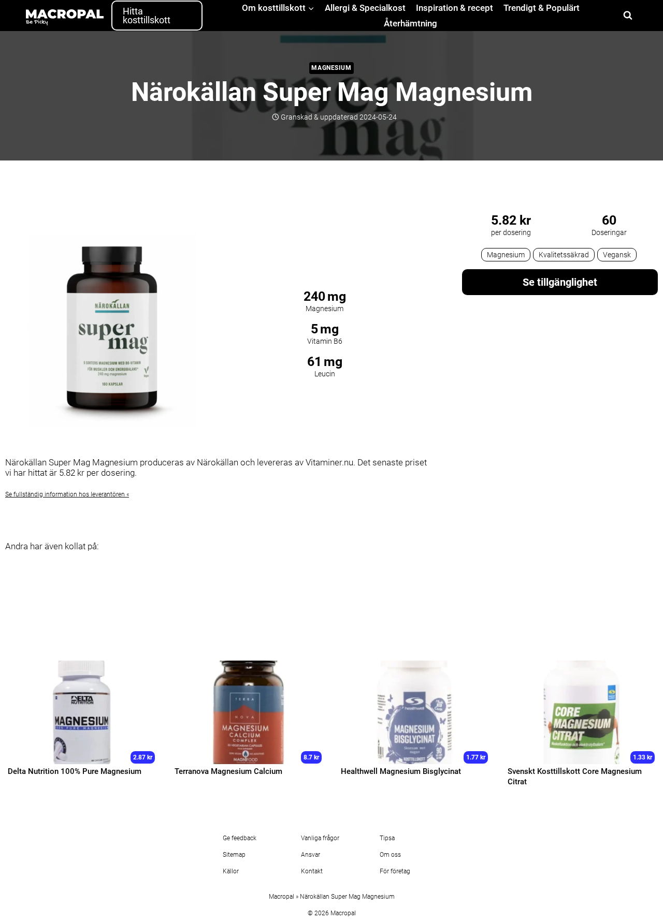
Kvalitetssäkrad (564, 255)
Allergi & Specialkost (365, 8)
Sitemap (234, 854)
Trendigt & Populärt (541, 8)
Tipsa (387, 838)
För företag (395, 871)
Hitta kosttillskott (146, 15)
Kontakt (312, 871)
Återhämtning (410, 23)
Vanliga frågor (320, 838)
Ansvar (310, 854)
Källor (231, 871)
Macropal (281, 896)
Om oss (390, 854)
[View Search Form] (627, 15)
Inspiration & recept (454, 8)
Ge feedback (239, 838)
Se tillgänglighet (560, 282)
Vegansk (617, 255)
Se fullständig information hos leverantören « (67, 494)
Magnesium (331, 67)
